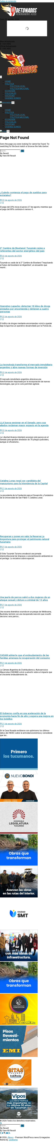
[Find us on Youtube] (7, 1133)
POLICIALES (10, 93)
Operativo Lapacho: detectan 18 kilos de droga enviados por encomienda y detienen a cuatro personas (25, 309)
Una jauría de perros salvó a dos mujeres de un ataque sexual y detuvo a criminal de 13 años (25, 598)
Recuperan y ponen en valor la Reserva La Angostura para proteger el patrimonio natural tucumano (24, 539)
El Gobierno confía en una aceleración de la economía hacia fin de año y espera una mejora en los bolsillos (26, 716)
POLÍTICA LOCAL (17, 86)
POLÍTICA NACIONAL (19, 88)
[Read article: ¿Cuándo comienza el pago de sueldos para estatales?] (27, 173)
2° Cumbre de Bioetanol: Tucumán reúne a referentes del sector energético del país (22, 249)
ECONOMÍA (10, 91)
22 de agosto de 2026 (12, 200)
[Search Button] (22, 151)
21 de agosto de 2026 (12, 488)
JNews (10, 1137)
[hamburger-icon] (1, 77)
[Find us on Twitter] (4, 1133)
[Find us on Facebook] (1, 1133)
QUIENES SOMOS (13, 98)
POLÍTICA (9, 84)
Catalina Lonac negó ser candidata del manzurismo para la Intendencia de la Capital (24, 482)
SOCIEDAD (10, 96)
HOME (8, 81)
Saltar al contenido (8, 1)
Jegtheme (13, 1140)
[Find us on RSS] (9, 1133)
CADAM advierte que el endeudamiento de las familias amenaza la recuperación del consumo (25, 656)
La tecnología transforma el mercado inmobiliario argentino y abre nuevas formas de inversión (26, 366)
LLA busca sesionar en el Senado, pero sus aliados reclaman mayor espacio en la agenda (24, 424)
